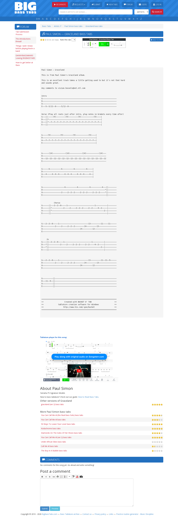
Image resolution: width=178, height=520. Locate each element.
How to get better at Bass (24, 63)
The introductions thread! (23, 40)
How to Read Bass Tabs (88, 397)
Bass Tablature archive (69, 514)
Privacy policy (100, 514)
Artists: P (57, 26)
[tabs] (73, 476)
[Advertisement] (25, 108)
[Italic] (46, 476)
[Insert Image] (58, 476)
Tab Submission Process (22, 33)
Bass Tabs (46, 26)
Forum (129, 4)
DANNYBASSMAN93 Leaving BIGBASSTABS (25, 56)
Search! (158, 12)
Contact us (87, 514)
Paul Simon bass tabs (73, 26)
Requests (79, 4)
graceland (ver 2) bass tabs (52, 404)
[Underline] (50, 476)
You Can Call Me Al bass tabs (53, 419)
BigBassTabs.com (49, 514)
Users (144, 4)
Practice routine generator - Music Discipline (135, 514)
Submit (96, 4)
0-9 (38, 18)
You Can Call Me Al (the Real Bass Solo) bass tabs (62, 415)
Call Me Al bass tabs (49, 446)
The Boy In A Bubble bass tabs (54, 450)
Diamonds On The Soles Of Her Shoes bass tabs (61, 433)
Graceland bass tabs (94, 26)
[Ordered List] (61, 476)
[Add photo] (81, 476)
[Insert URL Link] (54, 476)
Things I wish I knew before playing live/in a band (25, 48)
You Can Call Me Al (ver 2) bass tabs (56, 437)
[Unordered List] (65, 476)
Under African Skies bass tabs (53, 442)
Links (111, 514)
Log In (158, 4)
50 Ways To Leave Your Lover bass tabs (58, 424)
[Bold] (42, 476)
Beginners (61, 4)
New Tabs (113, 4)
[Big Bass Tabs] (25, 7)
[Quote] (69, 476)
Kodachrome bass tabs (51, 428)
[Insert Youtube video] (77, 476)
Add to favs (157, 40)
